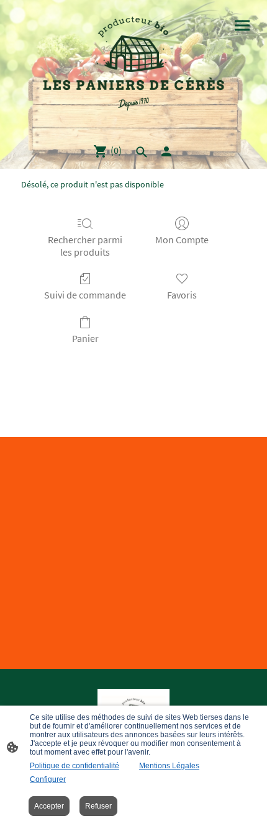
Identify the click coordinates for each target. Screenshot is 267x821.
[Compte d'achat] (166, 151)
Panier (85, 338)
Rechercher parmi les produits (85, 245)
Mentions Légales (169, 765)
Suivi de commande (85, 295)
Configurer (48, 779)
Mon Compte (182, 239)
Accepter (49, 806)
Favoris (182, 295)
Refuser (98, 806)
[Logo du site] (133, 66)
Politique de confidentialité (74, 765)
